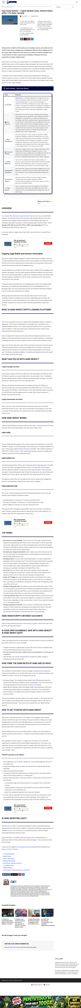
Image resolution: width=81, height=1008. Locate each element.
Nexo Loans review (8, 858)
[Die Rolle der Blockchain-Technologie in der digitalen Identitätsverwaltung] (47, 910)
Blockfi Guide (7, 856)
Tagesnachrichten (11, 6)
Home (3, 6)
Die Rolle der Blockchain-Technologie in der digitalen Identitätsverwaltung (48, 922)
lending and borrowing (40, 671)
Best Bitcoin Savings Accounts (12, 863)
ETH (33, 467)
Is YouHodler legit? (9, 854)
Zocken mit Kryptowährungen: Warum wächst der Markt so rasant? (8, 921)
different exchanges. (35, 685)
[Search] (77, 2)
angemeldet (13, 947)
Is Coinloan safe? (8, 865)
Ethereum (27, 449)
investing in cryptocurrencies (21, 216)
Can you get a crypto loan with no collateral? (16, 870)
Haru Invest (18, 98)
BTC (30, 467)
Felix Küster (24, 16)
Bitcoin (21, 449)
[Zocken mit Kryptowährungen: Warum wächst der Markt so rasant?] (8, 910)
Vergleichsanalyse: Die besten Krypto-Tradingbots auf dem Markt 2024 (34, 921)
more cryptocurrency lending (26, 847)
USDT (34, 449)
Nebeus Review (7, 868)
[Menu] (4, 2)
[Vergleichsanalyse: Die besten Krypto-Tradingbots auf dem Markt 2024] (34, 910)
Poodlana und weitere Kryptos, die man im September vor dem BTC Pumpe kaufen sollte (20, 923)
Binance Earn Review (9, 861)
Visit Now (48, 243)
